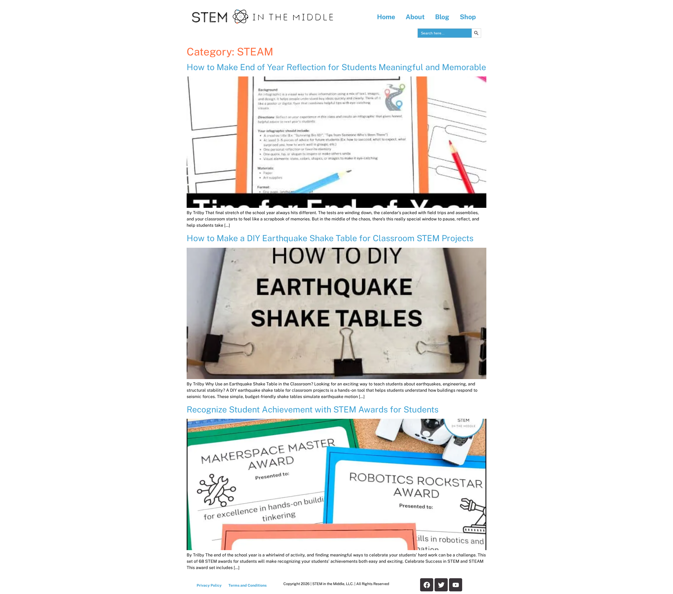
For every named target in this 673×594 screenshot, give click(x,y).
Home (386, 17)
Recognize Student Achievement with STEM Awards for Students (313, 409)
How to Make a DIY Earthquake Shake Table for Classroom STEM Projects (330, 238)
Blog (442, 17)
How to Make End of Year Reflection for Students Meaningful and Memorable (336, 67)
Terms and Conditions (247, 585)
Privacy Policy (209, 585)
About (415, 17)
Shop (468, 17)
